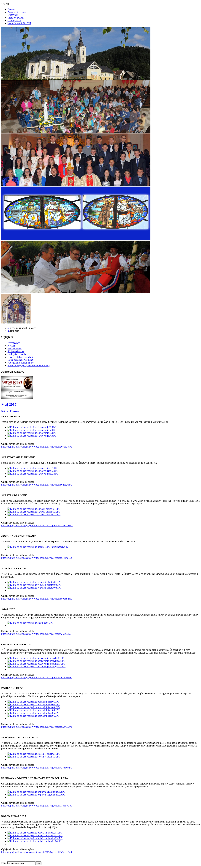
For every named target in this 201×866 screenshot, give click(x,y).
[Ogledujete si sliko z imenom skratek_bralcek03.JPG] (34, 514)
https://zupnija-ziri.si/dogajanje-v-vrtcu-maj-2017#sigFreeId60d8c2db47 (36, 484)
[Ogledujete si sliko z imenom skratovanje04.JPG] (32, 435)
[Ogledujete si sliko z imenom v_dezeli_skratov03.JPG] (35, 587)
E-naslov (14, 411)
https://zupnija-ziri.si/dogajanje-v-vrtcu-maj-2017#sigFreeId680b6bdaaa (36, 598)
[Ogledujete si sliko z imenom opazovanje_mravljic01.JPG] (36, 658)
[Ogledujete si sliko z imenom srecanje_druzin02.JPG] (34, 756)
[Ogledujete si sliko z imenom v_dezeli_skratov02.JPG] (35, 585)
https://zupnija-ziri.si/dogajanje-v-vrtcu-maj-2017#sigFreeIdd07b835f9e (36, 446)
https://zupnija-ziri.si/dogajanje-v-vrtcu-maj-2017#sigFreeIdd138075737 (37, 525)
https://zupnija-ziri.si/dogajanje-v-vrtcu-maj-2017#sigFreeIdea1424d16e (36, 558)
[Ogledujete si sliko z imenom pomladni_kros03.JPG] (34, 707)
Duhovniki (13, 15)
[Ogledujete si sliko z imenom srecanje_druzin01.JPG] (34, 753)
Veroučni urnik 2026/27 (19, 23)
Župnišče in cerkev (17, 12)
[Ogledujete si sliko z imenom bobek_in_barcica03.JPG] (35, 838)
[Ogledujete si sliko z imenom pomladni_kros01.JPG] (34, 701)
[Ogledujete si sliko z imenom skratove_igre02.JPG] (33, 471)
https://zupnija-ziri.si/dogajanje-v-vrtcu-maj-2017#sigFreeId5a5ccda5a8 (36, 852)
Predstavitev (14, 343)
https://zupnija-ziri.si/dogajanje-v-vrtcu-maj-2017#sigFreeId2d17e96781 (36, 677)
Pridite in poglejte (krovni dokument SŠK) (28, 365)
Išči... (4, 863)
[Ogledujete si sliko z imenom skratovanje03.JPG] (32, 433)
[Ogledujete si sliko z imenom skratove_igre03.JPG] (33, 473)
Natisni (5, 411)
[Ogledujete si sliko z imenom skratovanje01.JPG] (32, 427)
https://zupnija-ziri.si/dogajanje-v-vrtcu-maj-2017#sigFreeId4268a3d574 (36, 634)
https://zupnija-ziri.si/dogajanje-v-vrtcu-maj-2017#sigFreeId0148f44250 (36, 805)
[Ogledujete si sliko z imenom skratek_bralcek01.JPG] (34, 509)
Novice (11, 345)
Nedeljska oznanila (17, 354)
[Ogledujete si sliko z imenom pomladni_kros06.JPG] (34, 715)
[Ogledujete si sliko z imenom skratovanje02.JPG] (32, 430)
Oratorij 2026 (14, 20)
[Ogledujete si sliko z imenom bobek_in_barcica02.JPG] (35, 835)
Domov (11, 9)
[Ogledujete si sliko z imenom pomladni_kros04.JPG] (34, 710)
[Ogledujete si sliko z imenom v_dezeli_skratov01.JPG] (35, 582)
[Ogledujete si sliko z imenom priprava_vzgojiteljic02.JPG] (36, 794)
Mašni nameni (15, 348)
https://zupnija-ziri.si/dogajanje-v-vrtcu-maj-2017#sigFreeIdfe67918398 (36, 726)
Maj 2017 (8, 404)
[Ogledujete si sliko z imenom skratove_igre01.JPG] (33, 468)
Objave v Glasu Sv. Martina (21, 357)
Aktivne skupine (16, 351)
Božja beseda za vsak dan (20, 359)
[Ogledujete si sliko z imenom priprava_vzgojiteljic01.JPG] (36, 791)
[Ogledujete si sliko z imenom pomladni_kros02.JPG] (34, 704)
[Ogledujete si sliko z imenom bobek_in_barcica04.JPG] (35, 841)
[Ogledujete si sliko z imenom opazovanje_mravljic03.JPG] (36, 663)
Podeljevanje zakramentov (21, 362)
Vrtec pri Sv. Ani (16, 17)
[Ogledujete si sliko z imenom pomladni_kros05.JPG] (34, 713)
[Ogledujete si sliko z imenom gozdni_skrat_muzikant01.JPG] (38, 547)
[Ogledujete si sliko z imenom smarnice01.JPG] (31, 623)
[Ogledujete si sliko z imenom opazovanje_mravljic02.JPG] (36, 661)
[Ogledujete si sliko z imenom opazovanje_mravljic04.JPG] (36, 666)
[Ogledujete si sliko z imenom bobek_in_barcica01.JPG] (35, 832)
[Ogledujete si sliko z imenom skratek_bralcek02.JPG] (34, 511)
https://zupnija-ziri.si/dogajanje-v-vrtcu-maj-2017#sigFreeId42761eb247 (36, 767)
